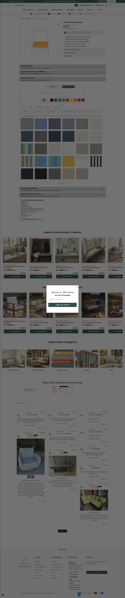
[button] (3, 595)
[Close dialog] (77, 287)
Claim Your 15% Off (62, 305)
